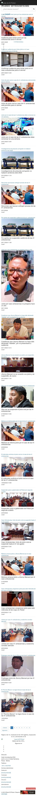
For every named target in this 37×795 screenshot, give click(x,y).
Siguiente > (5, 730)
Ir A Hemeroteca (18, 42)
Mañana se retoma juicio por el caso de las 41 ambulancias (18, 421)
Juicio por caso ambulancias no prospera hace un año (16, 250)
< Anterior (4, 727)
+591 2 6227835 (6, 765)
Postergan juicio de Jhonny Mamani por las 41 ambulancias (18, 655)
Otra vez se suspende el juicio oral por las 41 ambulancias (17, 386)
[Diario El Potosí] (8, 3)
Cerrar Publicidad (30, 788)
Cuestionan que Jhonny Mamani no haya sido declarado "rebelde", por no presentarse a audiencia (17, 316)
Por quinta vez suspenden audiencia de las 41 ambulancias (18, 217)
